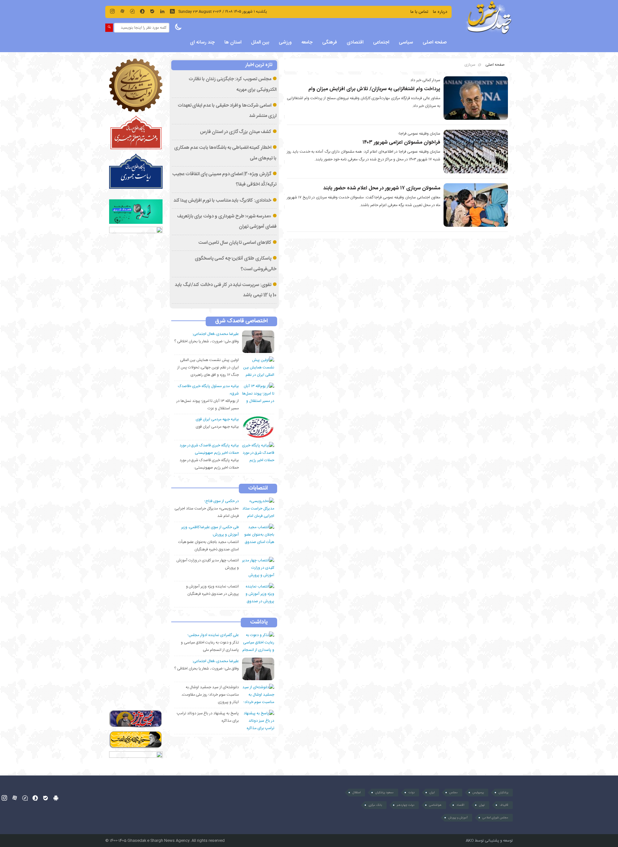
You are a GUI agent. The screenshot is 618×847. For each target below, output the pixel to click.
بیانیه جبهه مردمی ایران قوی (217, 427)
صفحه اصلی (435, 42)
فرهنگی (329, 42)
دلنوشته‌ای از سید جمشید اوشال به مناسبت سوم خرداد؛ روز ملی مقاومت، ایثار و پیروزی (210, 694)
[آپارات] (122, 11)
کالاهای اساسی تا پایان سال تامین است (234, 243)
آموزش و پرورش (458, 817)
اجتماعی (381, 42)
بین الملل (260, 42)
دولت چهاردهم (405, 805)
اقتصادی (355, 42)
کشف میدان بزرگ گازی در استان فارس (235, 132)
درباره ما (440, 11)
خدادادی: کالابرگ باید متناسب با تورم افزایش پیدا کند (222, 201)
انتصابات (258, 488)
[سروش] (142, 11)
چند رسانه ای (202, 42)
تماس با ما (419, 11)
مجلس (453, 792)
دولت (411, 792)
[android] (56, 798)
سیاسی (406, 42)
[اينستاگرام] (112, 11)
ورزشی (285, 42)
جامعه (307, 42)
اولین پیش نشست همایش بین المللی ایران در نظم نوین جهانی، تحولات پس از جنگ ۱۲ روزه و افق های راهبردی (208, 367)
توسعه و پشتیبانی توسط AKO (489, 840)
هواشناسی (435, 805)
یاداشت (259, 622)
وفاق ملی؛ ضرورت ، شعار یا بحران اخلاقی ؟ (206, 341)
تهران (482, 805)
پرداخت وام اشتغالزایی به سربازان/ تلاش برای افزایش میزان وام (374, 89)
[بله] (152, 11)
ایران (432, 792)
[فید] (172, 11)
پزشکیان (503, 792)
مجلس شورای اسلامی (495, 817)
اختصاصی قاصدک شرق (241, 321)
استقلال (356, 792)
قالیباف (504, 805)
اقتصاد (460, 805)
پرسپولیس (478, 792)
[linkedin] (162, 11)
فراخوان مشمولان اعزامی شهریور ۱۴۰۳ (401, 142)
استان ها (232, 42)
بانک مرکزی (375, 805)
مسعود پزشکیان (384, 792)
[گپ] (132, 11)
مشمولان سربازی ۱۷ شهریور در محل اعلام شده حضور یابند (381, 188)
